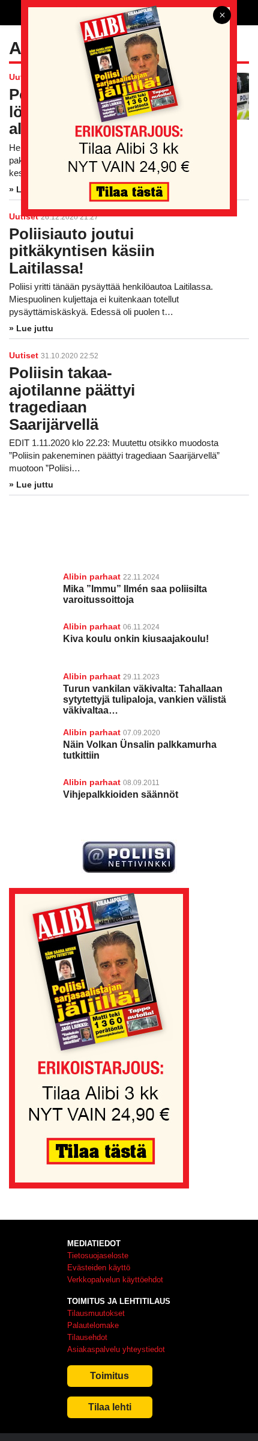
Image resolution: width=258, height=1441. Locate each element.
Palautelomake (93, 1325)
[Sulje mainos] (222, 16)
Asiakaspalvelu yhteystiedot (116, 1349)
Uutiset (23, 355)
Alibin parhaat (92, 576)
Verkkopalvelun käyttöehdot (115, 1279)
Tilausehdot (87, 1337)
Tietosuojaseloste (97, 1255)
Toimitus (109, 1376)
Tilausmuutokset (96, 1313)
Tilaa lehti (109, 1407)
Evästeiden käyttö (98, 1267)
